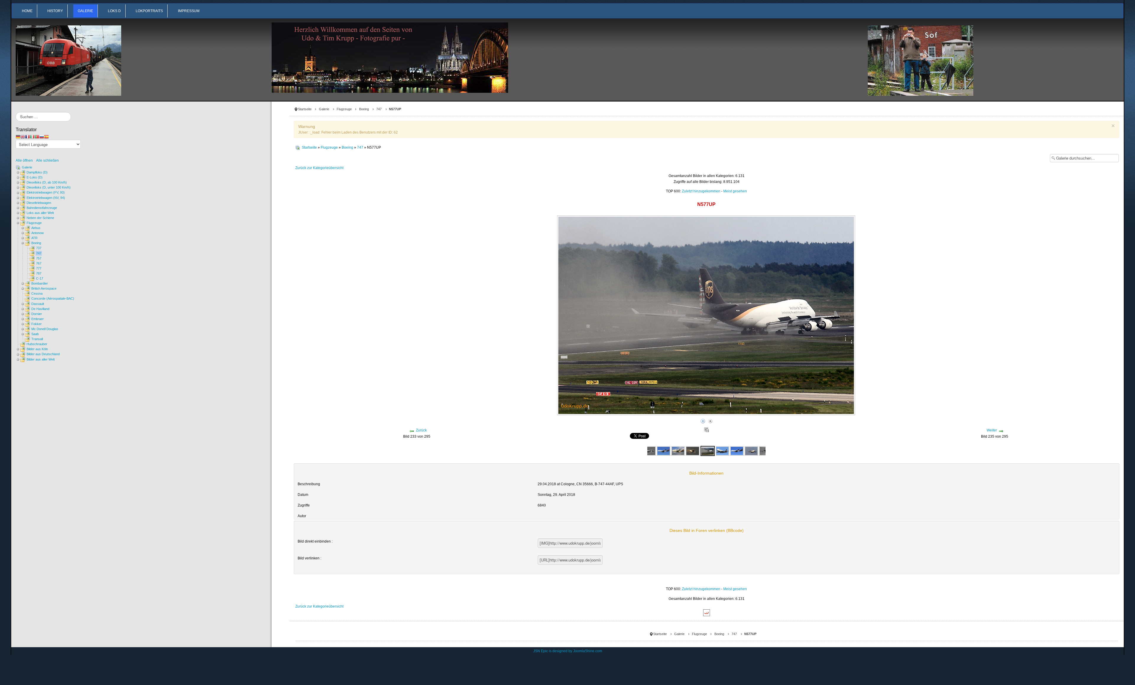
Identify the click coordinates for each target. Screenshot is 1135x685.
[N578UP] (751, 451)
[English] (22, 136)
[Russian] (41, 136)
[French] (27, 136)
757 (38, 258)
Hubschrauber (37, 344)
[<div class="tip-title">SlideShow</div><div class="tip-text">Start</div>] (703, 420)
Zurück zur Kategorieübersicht (319, 168)
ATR (34, 238)
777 (38, 268)
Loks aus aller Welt (40, 213)
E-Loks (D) (35, 177)
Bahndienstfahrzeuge (42, 208)
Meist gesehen (735, 191)
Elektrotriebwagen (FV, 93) (46, 192)
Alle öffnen (25, 160)
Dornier (36, 314)
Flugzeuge (344, 109)
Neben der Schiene (40, 218)
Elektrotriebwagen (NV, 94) (46, 197)
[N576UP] (649, 451)
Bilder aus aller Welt (41, 359)
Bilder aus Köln (37, 349)
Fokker (36, 324)
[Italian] (32, 136)
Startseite (305, 109)
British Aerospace (43, 288)
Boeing (364, 109)
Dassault (37, 304)
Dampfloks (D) (37, 172)
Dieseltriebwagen (39, 202)
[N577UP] (678, 451)
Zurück (421, 430)
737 (38, 248)
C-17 (39, 278)
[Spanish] (46, 136)
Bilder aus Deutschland (43, 354)
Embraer (37, 319)
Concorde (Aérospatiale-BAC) (52, 298)
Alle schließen (47, 160)
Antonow (37, 233)
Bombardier (39, 283)
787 (38, 273)
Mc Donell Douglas (44, 329)
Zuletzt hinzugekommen (701, 191)
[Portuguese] (37, 136)
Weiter (992, 430)
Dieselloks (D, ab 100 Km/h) (47, 182)
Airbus (35, 228)
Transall (37, 339)
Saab (35, 334)
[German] (18, 136)
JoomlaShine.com (587, 651)
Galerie (324, 109)
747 (379, 109)
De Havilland (40, 309)
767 (38, 263)
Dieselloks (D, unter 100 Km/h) (49, 187)
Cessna (37, 293)
